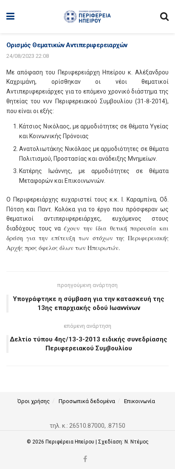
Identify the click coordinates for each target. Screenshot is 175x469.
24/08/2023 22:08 (27, 56)
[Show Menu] (10, 16)
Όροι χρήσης (33, 401)
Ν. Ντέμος (136, 442)
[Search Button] (164, 16)
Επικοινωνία (139, 401)
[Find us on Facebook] (85, 459)
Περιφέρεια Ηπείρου (70, 442)
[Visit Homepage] (87, 16)
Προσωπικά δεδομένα (87, 401)
